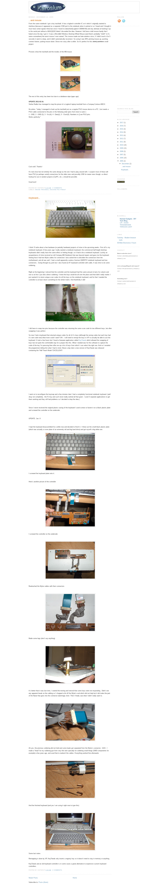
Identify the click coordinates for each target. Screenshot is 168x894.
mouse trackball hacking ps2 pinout (50, 189)
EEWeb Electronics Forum (126, 243)
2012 (122, 138)
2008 (122, 151)
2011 (122, 142)
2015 (122, 129)
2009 (122, 148)
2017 (122, 122)
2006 (122, 158)
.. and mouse (35, 20)
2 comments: (57, 188)
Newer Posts (33, 878)
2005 (122, 161)
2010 (122, 145)
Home (75, 878)
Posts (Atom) (43, 882)
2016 (122, 126)
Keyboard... (34, 198)
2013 (122, 135)
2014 (122, 132)
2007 (122, 154)
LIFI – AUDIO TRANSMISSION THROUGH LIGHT (126, 225)
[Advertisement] (127, 65)
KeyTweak (82, 340)
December (126, 164)
